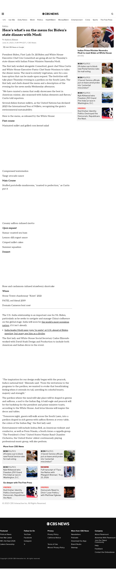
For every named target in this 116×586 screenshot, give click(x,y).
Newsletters (76, 534)
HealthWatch (51, 20)
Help (97, 545)
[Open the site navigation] (18, 14)
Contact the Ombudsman (105, 552)
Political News (5, 534)
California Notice (54, 538)
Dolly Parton (22, 20)
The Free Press (106, 20)
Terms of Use (53, 544)
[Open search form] (112, 14)
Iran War (12, 20)
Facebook (28, 538)
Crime (87, 20)
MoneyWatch (63, 20)
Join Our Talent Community (101, 541)
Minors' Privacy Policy (56, 547)
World (32, 20)
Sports (95, 20)
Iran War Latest (6, 538)
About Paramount (102, 534)
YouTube (27, 534)
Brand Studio (76, 544)
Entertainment (77, 20)
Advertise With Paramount (105, 538)
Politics (40, 20)
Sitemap (74, 547)
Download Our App (78, 541)
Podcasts (74, 538)
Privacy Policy (53, 534)
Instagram (28, 541)
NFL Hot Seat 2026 (7, 541)
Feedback (99, 549)
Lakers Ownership (7, 544)
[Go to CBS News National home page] (50, 14)
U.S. (4, 20)
